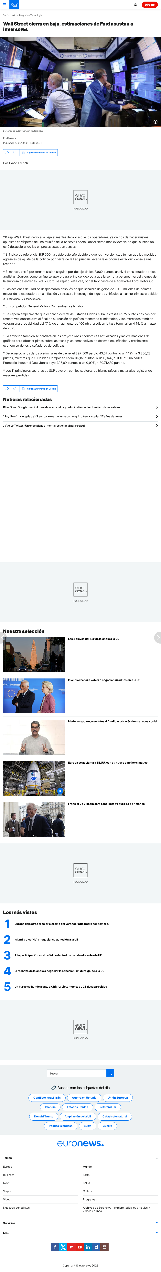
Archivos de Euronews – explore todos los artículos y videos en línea (116, 1209)
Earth (86, 1174)
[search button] (110, 1073)
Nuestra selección (24, 631)
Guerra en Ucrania (84, 1097)
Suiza (87, 1125)
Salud (86, 1183)
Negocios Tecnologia (30, 15)
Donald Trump (43, 1116)
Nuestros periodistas (16, 1207)
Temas (7, 1157)
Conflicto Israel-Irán (47, 1097)
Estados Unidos (77, 1107)
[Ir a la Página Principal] (14, 4)
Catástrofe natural (114, 1116)
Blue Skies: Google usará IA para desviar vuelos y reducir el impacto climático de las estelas (61, 407)
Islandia (50, 1107)
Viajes (7, 1191)
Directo (150, 4)
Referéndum (108, 1107)
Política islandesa (60, 1125)
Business (8, 1174)
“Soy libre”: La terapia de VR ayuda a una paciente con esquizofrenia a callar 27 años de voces (63, 416)
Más (6, 1233)
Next (12, 15)
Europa (7, 1166)
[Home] (4, 15)
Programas (90, 1199)
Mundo (87, 1166)
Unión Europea (118, 1097)
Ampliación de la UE (78, 1116)
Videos (7, 1199)
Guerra (107, 1125)
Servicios (9, 1223)
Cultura (87, 1191)
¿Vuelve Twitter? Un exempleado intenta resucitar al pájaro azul (44, 425)
